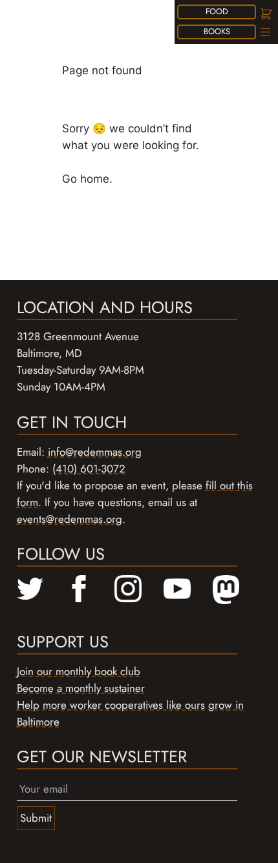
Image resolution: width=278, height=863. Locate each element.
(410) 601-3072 (88, 468)
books (217, 31)
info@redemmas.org (95, 452)
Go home (85, 178)
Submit (36, 818)
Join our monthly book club (78, 671)
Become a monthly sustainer (81, 688)
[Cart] (265, 14)
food (217, 11)
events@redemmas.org (69, 519)
